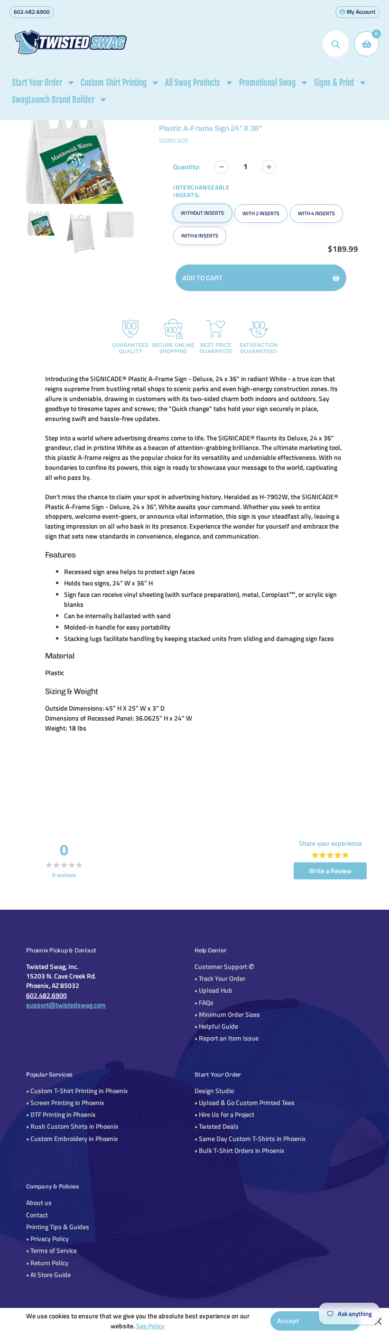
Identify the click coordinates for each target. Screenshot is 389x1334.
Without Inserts (202, 213)
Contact (37, 1215)
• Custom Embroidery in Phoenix (72, 1138)
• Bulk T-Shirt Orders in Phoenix (239, 1150)
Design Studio (214, 1091)
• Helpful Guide (216, 1026)
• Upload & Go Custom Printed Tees (244, 1102)
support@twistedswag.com (66, 1005)
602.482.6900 (32, 11)
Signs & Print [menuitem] (334, 83)
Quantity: (186, 167)
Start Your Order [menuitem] (37, 83)
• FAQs (203, 1002)
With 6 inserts (199, 235)
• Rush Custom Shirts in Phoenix (72, 1126)
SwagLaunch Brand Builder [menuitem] (53, 100)
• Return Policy (47, 1263)
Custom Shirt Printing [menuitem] (114, 83)
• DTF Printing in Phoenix (61, 1114)
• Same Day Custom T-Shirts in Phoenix (250, 1138)
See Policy (150, 1326)
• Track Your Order (219, 978)
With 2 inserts (260, 213)
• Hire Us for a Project (224, 1114)
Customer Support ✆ (224, 966)
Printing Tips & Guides (57, 1227)
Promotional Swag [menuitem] (267, 83)
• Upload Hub (213, 990)
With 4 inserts (316, 213)
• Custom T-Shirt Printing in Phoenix (77, 1091)
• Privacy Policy (47, 1238)
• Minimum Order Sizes (227, 1014)
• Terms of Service (51, 1250)
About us (39, 1202)
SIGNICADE (173, 140)
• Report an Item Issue (226, 1038)
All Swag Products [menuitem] (192, 83)
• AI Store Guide (48, 1274)
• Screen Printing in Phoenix (65, 1102)
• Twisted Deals (216, 1126)
